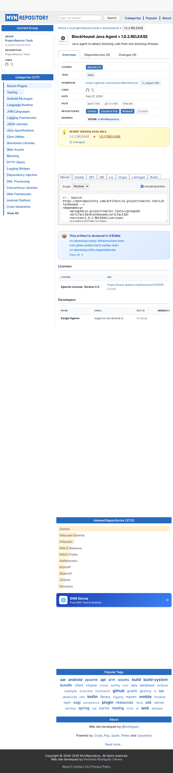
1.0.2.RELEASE (134, 36)
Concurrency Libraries (22, 187)
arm (112, 680)
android (75, 679)
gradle (132, 691)
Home (62, 28)
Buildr (154, 177)
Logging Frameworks (21, 117)
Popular (151, 18)
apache (92, 680)
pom (94, 103)
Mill (102, 177)
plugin (108, 702)
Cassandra (144, 735)
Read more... (114, 744)
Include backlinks (155, 186)
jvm (83, 697)
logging (118, 697)
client (79, 685)
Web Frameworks (19, 194)
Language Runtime (20, 105)
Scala (98, 735)
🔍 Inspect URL (151, 82)
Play (107, 735)
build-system (155, 679)
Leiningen (138, 177)
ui (137, 708)
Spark (115, 735)
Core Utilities (15, 136)
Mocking (13, 156)
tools (90, 74)
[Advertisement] (86, 5)
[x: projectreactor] (12, 64)
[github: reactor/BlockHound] (87, 90)
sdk (149, 702)
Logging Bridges (18, 168)
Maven (65, 177)
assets (124, 680)
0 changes (77, 142)
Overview (69, 54)
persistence (91, 702)
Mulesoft (127, 111)
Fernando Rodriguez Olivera (103, 759)
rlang (140, 702)
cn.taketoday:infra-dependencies (92, 250)
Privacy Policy (101, 766)
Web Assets (15, 149)
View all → (76, 254)
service (71, 708)
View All (127, 103)
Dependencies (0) (97, 54)
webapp (157, 708)
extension (87, 691)
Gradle (79, 177)
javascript (70, 697)
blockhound (111, 28)
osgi (77, 702)
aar (63, 679)
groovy (146, 691)
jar (111, 103)
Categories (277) (27, 77)
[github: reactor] (6, 64)
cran (125, 685)
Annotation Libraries (21, 143)
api (103, 679)
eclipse (162, 685)
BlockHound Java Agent (94, 36)
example (71, 691)
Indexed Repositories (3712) (114, 520)
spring (84, 708)
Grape (122, 177)
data (134, 685)
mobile (146, 696)
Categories (133, 18)
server (159, 702)
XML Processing (18, 181)
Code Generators (19, 206)
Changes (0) (128, 54)
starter (105, 708)
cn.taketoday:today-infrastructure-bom (96, 240)
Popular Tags (113, 672)
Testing (12, 92)
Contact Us (81, 766)
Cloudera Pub (109, 111)
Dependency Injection (22, 175)
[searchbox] (80, 18)
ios (161, 691)
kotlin (93, 696)
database (147, 685)
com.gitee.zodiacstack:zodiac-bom (94, 245)
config (115, 685)
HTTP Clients (16, 162)
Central (92, 111)
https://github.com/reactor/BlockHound (112, 82)
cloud (104, 685)
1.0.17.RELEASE (110, 136)
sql (94, 708)
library (105, 697)
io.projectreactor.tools (84, 28)
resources (125, 702)
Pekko (125, 735)
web (145, 708)
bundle (66, 685)
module (159, 697)
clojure (92, 685)
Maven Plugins (17, 86)
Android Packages (20, 98)
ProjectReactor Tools (19, 40)
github (119, 691)
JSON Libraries (17, 124)
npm (68, 702)
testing (118, 708)
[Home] (27, 20)
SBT (92, 177)
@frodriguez (130, 726)
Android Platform (18, 200)
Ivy (111, 177)
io (155, 691)
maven (132, 697)
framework (103, 691)
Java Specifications (20, 130)
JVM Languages (18, 111)
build (137, 679)
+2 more (142, 111)
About (166, 18)
